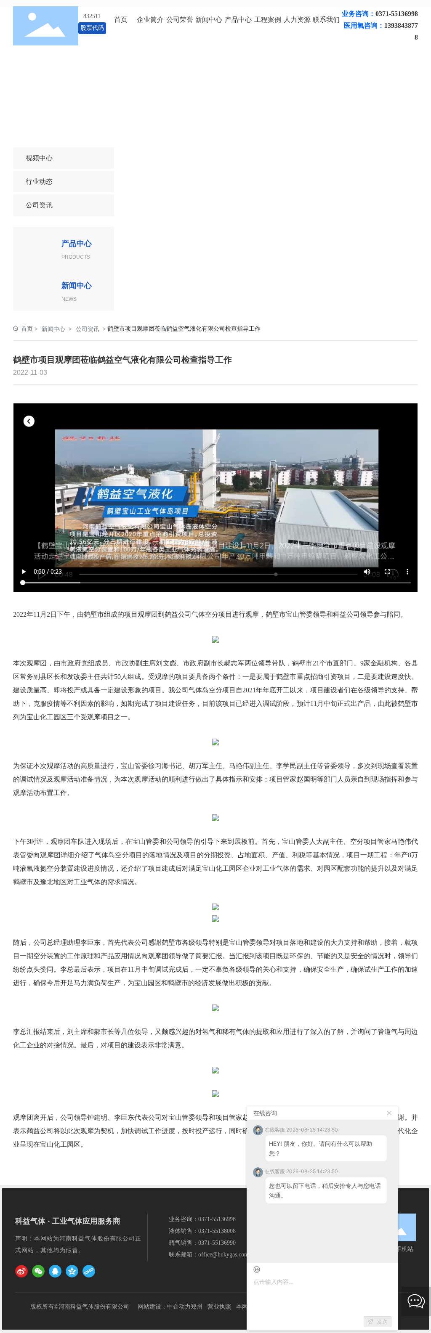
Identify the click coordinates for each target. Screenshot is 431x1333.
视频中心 (39, 158)
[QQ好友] (55, 1271)
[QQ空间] (72, 1271)
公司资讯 (39, 205)
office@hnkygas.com (223, 1254)
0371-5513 (211, 1219)
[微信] (38, 1271)
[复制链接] (88, 1271)
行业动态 (39, 181)
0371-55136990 (217, 1243)
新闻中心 (53, 328)
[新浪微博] (21, 1271)
